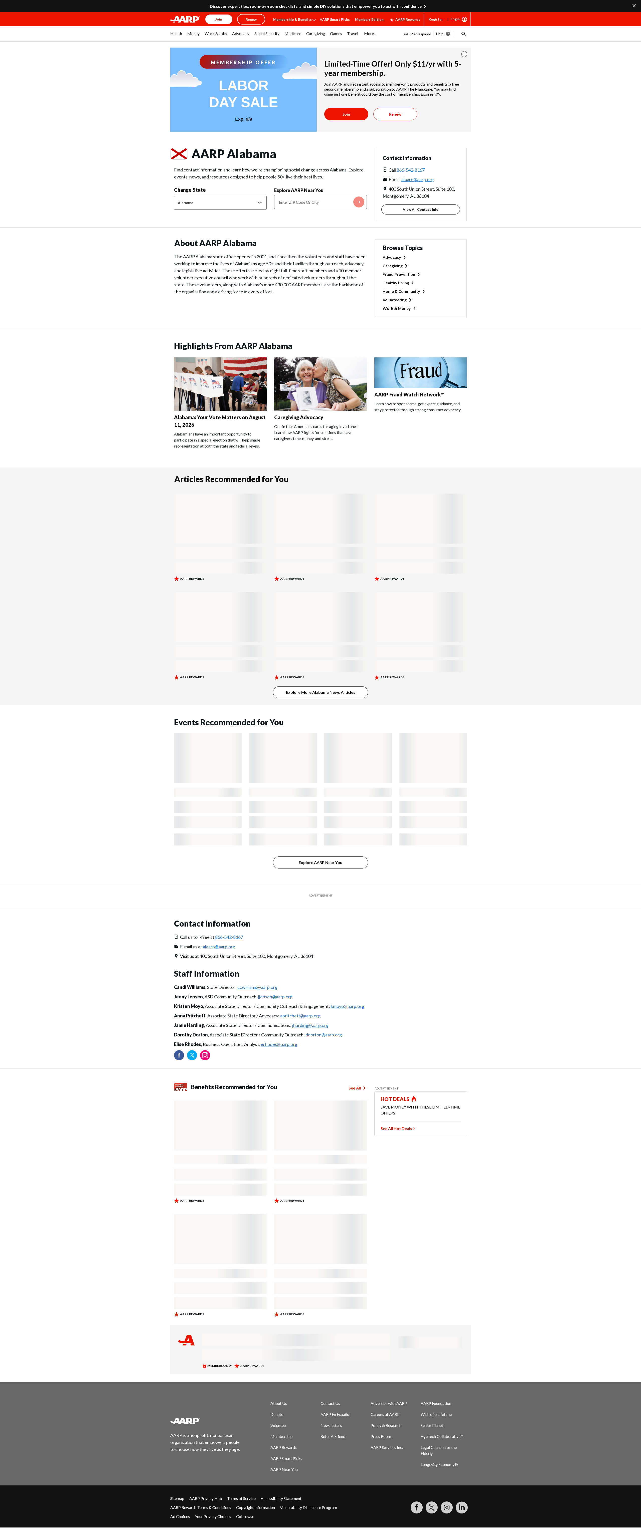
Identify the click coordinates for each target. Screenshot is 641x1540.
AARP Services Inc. (387, 1447)
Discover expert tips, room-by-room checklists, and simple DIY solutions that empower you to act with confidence (316, 6)
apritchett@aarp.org (300, 1015)
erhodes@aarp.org (279, 1044)
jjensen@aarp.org (275, 996)
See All (355, 1087)
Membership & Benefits (292, 19)
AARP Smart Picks (335, 19)
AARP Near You (284, 1469)
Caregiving (393, 265)
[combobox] (320, 202)
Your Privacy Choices (213, 1516)
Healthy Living (396, 282)
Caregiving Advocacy (298, 417)
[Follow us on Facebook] (179, 1055)
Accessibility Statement (281, 1498)
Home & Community (401, 291)
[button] (463, 33)
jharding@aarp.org (310, 1025)
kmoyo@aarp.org (347, 1006)
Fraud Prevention (399, 274)
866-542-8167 (411, 170)
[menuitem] (176, 36)
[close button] (464, 54)
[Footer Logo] (205, 1421)
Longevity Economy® (439, 1464)
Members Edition (369, 19)
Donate (276, 1414)
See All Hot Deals (396, 1128)
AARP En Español (335, 1414)
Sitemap (177, 1498)
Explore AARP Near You (299, 190)
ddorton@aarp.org (323, 1034)
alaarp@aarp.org (417, 179)
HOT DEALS (395, 1099)
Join (346, 114)
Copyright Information (255, 1507)
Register (436, 19)
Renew (395, 114)
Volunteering (395, 299)
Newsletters (331, 1425)
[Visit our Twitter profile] (192, 1055)
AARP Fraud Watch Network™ (409, 394)
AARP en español (417, 34)
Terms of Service (241, 1498)
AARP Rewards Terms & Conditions (200, 1507)
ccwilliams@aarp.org (257, 987)
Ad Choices (180, 1516)
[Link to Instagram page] (205, 1055)
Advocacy (392, 257)
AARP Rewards (407, 19)
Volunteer (278, 1425)
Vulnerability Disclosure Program (308, 1507)
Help (439, 34)
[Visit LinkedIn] (462, 1507)
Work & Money (397, 308)
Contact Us (330, 1403)
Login (455, 19)
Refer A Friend (332, 1436)
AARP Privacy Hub (205, 1498)
